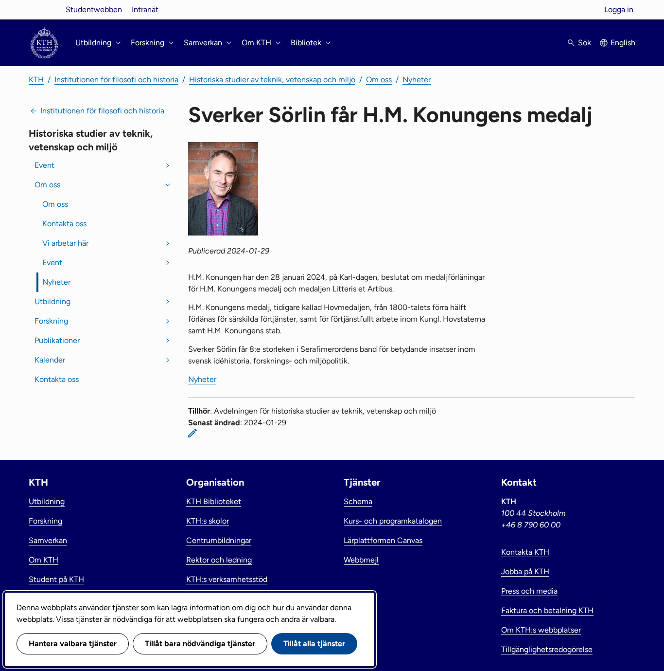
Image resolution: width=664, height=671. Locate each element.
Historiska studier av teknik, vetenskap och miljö (272, 79)
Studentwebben (94, 9)
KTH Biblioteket (213, 501)
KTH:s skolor (207, 521)
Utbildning (52, 301)
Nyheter (416, 79)
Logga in (618, 9)
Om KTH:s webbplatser (541, 630)
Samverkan (48, 540)
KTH (36, 79)
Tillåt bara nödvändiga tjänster (200, 643)
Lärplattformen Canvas (383, 540)
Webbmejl (361, 559)
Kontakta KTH (525, 552)
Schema (358, 501)
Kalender (50, 359)
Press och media (529, 591)
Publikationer (57, 340)
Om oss (379, 79)
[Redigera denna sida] (192, 433)
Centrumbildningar (218, 540)
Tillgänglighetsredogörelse (547, 649)
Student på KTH (56, 579)
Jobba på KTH (525, 571)
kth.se (44, 9)
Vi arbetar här (65, 243)
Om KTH (43, 559)
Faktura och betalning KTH (547, 610)
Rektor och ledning (219, 559)
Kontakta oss (64, 223)
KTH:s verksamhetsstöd (226, 579)
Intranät (145, 9)
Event (44, 165)
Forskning (51, 321)
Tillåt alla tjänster (314, 643)
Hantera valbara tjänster (73, 643)
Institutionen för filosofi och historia (116, 79)
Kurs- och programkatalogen (393, 521)
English (623, 42)
